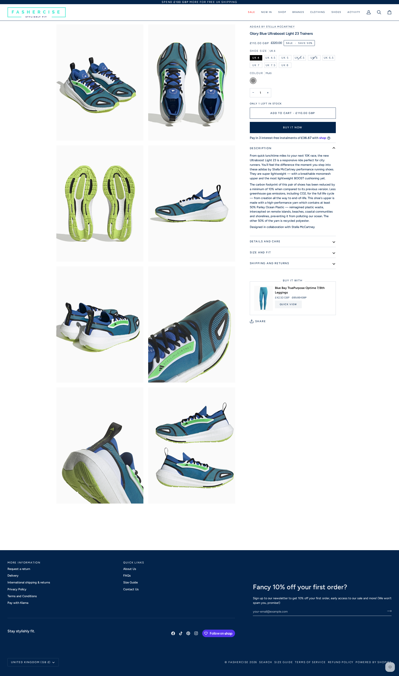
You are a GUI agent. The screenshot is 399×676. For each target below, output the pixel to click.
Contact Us (131, 589)
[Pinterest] (188, 633)
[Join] (388, 611)
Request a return (18, 569)
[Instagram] (196, 633)
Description (261, 148)
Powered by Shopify (374, 662)
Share (260, 321)
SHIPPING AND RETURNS (269, 263)
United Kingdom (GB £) (31, 662)
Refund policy (341, 662)
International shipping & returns (28, 582)
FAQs (127, 575)
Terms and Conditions (22, 596)
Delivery (12, 575)
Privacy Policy (16, 589)
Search (265, 662)
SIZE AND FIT (260, 252)
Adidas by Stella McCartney (272, 26)
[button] (251, 12)
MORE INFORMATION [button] (24, 562)
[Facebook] (173, 633)
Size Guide (130, 582)
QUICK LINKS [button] (133, 562)
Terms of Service (310, 662)
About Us (129, 569)
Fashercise (238, 662)
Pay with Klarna (17, 603)
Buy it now (292, 127)
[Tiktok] (180, 633)
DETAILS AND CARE (265, 241)
